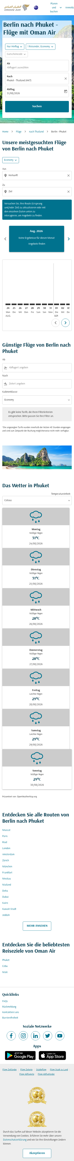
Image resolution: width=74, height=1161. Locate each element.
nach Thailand (36, 131)
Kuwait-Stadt (9, 909)
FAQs (5, 1001)
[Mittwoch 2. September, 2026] (62, 304)
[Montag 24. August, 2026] (8, 304)
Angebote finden (36, 243)
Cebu (5, 966)
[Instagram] (23, 1035)
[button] (40, 47)
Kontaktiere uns (10, 1012)
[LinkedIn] (35, 1035)
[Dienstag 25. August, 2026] (14, 304)
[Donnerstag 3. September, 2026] (68, 304)
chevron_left (5, 239)
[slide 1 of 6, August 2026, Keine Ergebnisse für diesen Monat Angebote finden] (36, 239)
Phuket (5, 960)
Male (5, 972)
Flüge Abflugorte (26, 1074)
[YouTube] (59, 1035)
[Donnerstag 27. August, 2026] (26, 304)
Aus (4, 169)
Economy (8, 160)
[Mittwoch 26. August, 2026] (20, 304)
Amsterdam (8, 854)
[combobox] (37, 175)
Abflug (10, 89)
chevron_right (69, 239)
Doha (5, 890)
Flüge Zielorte (26, 1070)
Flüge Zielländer (9, 1070)
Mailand (6, 884)
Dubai (5, 897)
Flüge (18, 131)
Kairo (5, 903)
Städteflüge (41, 1070)
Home (5, 131)
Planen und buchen (56, 7)
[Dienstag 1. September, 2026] (56, 304)
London (6, 848)
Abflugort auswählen (17, 67)
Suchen (37, 106)
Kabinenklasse (9, 391)
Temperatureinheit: (61, 494)
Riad (4, 842)
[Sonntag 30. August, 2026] (44, 304)
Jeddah (6, 915)
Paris (5, 836)
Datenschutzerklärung (14, 1139)
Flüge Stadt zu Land (59, 1070)
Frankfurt (7, 872)
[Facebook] (11, 1035)
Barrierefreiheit (10, 1017)
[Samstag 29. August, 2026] (38, 304)
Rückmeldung (9, 1006)
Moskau (6, 878)
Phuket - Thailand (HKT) (19, 80)
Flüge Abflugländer (46, 1074)
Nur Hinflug (13, 46)
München (7, 866)
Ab (8, 63)
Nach (10, 76)
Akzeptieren (37, 1153)
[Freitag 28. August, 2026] (32, 304)
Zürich (5, 860)
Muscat (6, 830)
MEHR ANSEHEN (37, 925)
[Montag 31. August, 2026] (50, 304)
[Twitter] (47, 1035)
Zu (3, 185)
